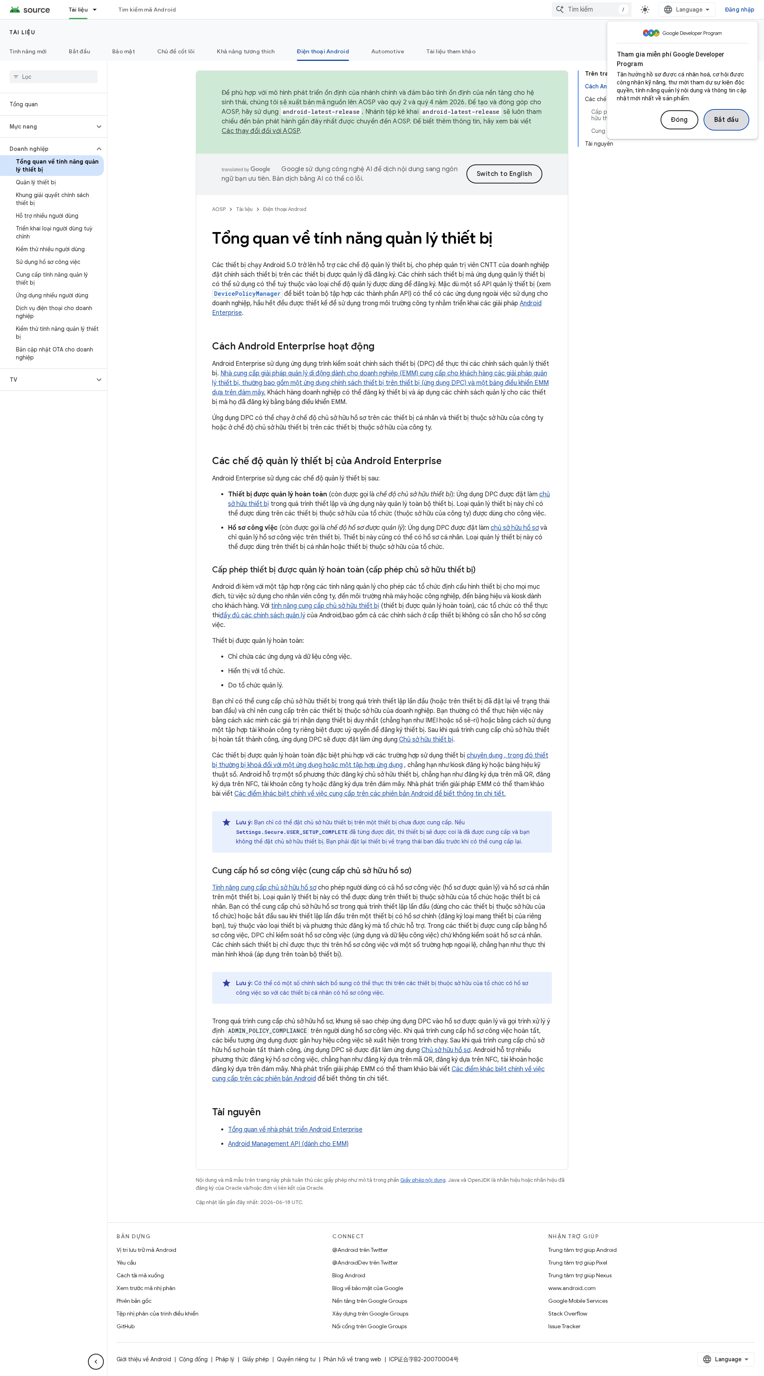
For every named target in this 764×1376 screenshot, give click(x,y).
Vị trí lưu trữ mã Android (146, 1249)
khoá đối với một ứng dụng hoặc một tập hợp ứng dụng (325, 765)
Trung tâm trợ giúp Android (582, 1249)
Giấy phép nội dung (423, 1180)
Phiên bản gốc (134, 1300)
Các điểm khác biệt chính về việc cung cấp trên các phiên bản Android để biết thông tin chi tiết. (370, 794)
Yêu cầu (126, 1262)
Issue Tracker (564, 1326)
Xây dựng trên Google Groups (370, 1313)
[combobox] (591, 9)
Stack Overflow (567, 1313)
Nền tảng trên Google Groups (369, 1300)
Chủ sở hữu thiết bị (426, 740)
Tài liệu (78, 9)
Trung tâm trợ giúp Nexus (580, 1275)
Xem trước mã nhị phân (146, 1288)
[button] (47, 126)
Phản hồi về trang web (352, 1359)
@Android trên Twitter (360, 1249)
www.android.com (572, 1288)
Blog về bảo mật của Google (367, 1288)
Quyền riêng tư (296, 1359)
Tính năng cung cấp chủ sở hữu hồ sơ (264, 888)
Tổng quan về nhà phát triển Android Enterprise (295, 1130)
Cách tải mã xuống (140, 1275)
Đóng (679, 120)
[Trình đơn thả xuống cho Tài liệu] (98, 9)
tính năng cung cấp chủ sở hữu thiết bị (325, 606)
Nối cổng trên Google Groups (369, 1326)
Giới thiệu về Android (144, 1359)
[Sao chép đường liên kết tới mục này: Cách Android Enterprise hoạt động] (382, 347)
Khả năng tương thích (246, 51)
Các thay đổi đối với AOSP (261, 131)
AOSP (219, 209)
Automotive (388, 51)
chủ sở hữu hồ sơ (515, 528)
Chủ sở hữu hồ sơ (445, 1050)
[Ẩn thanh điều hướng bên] (96, 1362)
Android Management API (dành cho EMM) (288, 1144)
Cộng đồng (193, 1359)
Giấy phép (255, 1359)
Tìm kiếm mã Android (147, 9)
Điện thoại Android (323, 51)
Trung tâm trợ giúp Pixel (577, 1262)
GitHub (125, 1326)
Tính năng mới (28, 51)
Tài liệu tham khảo (451, 51)
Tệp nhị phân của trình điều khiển (158, 1313)
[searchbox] (53, 76)
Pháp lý (225, 1359)
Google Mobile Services (578, 1300)
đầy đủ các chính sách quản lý (262, 615)
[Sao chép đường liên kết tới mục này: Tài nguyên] (269, 1113)
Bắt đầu (726, 120)
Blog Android (348, 1275)
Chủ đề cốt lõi (176, 51)
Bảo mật (123, 51)
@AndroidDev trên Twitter (365, 1262)
